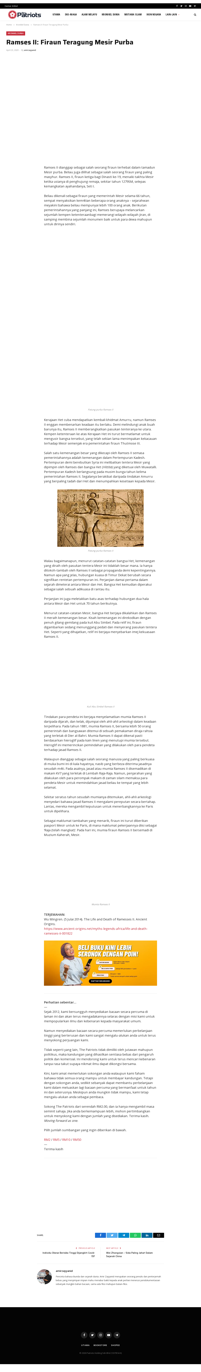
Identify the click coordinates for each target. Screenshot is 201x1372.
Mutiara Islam (133, 14)
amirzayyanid (30, 50)
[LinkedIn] (12, 175)
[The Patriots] (25, 15)
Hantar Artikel (11, 6)
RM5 (56, 1139)
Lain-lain (171, 14)
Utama (56, 14)
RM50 (77, 1139)
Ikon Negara (154, 14)
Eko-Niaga (71, 14)
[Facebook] (12, 161)
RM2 (47, 1139)
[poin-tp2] (100, 984)
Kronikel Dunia (111, 14)
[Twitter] (12, 168)
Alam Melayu (89, 14)
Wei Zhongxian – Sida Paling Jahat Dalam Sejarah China (129, 1254)
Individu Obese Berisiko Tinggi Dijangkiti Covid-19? (69, 1254)
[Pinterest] (12, 182)
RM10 (66, 1139)
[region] (130, 281)
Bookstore (100, 1345)
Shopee (115, 1345)
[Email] (12, 189)
